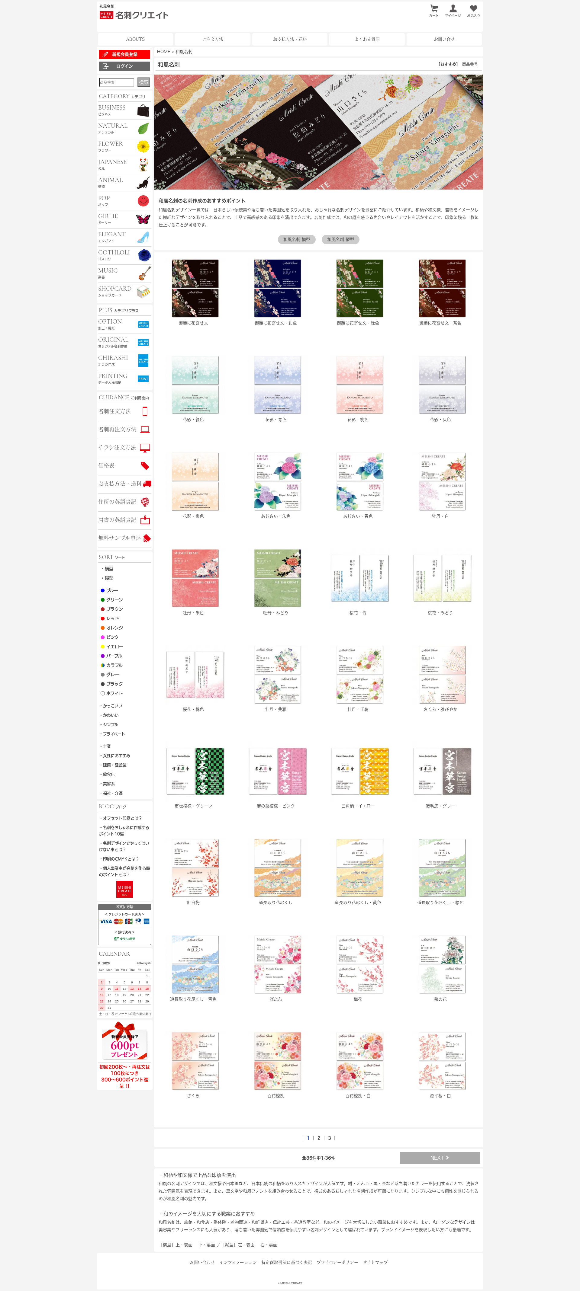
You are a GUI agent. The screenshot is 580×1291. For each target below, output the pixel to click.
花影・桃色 (358, 419)
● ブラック (112, 684)
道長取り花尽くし (276, 902)
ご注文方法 (212, 39)
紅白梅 (193, 902)
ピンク (110, 637)
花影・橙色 (193, 516)
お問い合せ (444, 39)
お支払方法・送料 (290, 39)
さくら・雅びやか (440, 709)
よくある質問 (367, 39)
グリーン (112, 600)
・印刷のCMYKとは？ (119, 859)
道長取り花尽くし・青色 (193, 999)
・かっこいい (110, 706)
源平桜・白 (440, 1096)
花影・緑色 (193, 419)
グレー (110, 675)
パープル (111, 656)
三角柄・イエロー (358, 806)
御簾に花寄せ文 (193, 323)
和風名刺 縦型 (340, 239)
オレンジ (112, 628)
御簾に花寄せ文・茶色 (440, 323)
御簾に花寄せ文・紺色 (276, 323)
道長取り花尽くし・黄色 (358, 902)
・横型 (107, 569)
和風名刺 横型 (296, 239)
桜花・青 (358, 613)
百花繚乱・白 (358, 1096)
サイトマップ (375, 1262)
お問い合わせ (202, 1262)
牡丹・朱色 (193, 613)
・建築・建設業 (113, 765)
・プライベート (112, 734)
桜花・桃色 (193, 709)
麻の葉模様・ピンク (276, 806)
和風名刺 (184, 52)
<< (138, 963)
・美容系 (107, 784)
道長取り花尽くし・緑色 (440, 902)
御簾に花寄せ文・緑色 (358, 323)
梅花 (358, 999)
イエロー (112, 646)
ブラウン (112, 609)
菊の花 (440, 999)
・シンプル (108, 725)
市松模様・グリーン (193, 806)
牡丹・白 (440, 516)
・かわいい (109, 715)
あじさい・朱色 (276, 516)
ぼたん (275, 999)
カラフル (112, 665)
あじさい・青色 (358, 516)
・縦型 (107, 578)
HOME (163, 52)
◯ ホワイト (112, 693)
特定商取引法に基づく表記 (286, 1262)
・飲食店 (107, 774)
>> (149, 963)
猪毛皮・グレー (440, 806)
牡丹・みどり (275, 613)
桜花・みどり (440, 613)
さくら (193, 1096)
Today (144, 963)
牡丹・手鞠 (358, 709)
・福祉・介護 (111, 793)
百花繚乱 (275, 1096)
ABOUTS (135, 39)
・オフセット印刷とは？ (120, 818)
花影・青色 (275, 419)
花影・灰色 (440, 419)
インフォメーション (238, 1262)
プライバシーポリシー (337, 1262)
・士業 (105, 746)
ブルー (109, 590)
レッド (110, 618)
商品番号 (470, 64)
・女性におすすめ (114, 756)
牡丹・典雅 (275, 709)
